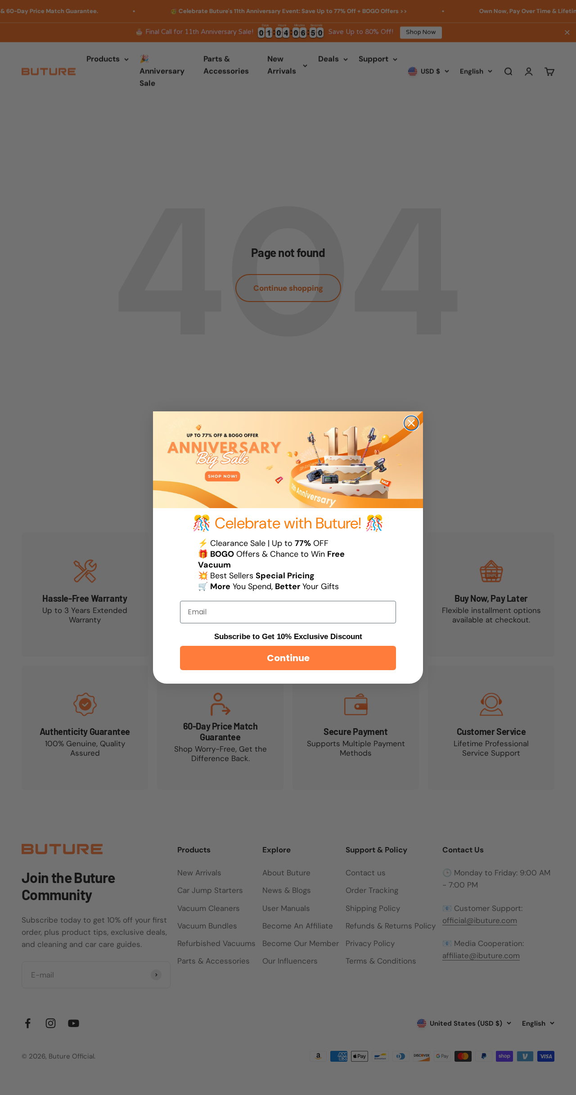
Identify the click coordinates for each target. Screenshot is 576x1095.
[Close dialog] (411, 423)
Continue (288, 658)
